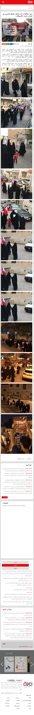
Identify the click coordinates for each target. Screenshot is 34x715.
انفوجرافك (17, 705)
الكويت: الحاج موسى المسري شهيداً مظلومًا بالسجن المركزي (17, 614)
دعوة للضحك (9, 658)
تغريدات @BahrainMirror (25, 646)
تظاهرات (29, 458)
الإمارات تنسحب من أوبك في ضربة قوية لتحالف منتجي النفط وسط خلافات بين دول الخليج (18, 619)
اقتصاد (15, 568)
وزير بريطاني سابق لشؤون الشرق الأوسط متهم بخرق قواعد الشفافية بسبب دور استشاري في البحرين (17, 598)
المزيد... (5, 497)
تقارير (15, 562)
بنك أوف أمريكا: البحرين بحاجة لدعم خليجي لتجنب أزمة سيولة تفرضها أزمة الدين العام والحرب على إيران (17, 487)
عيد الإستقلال (20, 458)
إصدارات (8, 653)
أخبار (30, 8)
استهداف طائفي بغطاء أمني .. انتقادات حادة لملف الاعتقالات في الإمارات (17, 630)
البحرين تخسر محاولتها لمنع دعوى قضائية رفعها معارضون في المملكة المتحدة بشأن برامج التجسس (17, 492)
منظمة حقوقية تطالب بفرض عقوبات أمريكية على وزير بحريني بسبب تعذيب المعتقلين (18, 584)
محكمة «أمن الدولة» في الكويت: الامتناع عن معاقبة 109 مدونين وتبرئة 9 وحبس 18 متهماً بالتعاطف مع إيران (17, 624)
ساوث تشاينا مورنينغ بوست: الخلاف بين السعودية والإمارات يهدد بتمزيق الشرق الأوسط (17, 579)
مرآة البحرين (30, 2)
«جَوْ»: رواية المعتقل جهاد (22, 659)
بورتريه (18, 703)
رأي (30, 708)
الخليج (4, 609)
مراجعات (7, 703)
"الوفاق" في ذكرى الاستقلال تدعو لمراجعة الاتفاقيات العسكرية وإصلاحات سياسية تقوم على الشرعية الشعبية (17, 475)
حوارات (29, 705)
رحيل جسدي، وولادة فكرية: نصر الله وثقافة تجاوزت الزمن (18, 593)
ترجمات (15, 565)
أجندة (8, 698)
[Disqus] (17, 533)
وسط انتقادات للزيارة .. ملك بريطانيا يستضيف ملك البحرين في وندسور (17, 602)
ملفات (18, 708)
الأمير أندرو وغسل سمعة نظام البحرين (22, 588)
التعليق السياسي (27, 700)
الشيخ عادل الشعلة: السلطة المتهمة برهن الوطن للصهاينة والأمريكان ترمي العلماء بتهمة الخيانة (17, 470)
